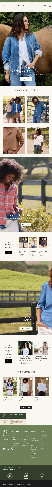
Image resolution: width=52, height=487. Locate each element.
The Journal (34, 453)
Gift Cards (14, 445)
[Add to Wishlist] (26, 239)
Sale (47, 10)
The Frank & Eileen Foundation (44, 443)
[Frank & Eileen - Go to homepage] (26, 5)
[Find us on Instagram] (8, 449)
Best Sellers (34, 436)
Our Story (24, 433)
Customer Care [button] (15, 432)
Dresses (29, 10)
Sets (33, 10)
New (9, 10)
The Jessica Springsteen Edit (26, 1)
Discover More (8, 361)
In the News (25, 445)
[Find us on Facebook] (4, 449)
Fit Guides (14, 447)
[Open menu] (5, 5)
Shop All (4, 10)
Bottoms (23, 10)
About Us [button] (25, 431)
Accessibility (30, 483)
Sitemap (14, 484)
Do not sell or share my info (25, 484)
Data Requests (38, 483)
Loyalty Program (16, 443)
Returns (14, 437)
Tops (12, 10)
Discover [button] (34, 431)
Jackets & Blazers (40, 10)
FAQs (13, 435)
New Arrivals (34, 433)
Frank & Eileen (8, 483)
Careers (23, 447)
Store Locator (44, 439)
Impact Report (25, 443)
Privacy (17, 483)
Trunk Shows (44, 437)
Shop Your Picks (26, 407)
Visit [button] (42, 431)
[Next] (49, 245)
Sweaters (17, 10)
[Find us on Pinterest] (11, 449)
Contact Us (14, 450)
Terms (23, 483)
